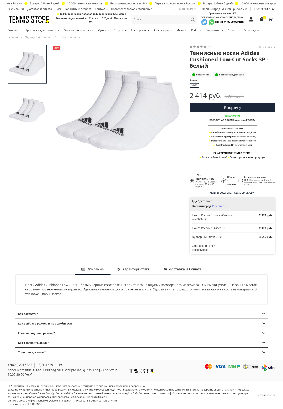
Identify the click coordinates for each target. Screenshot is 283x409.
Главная (13, 37)
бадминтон (80, 393)
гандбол (127, 393)
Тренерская (139, 30)
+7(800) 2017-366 (264, 9)
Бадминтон (213, 30)
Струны (119, 30)
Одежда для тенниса (77, 30)
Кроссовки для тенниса (40, 30)
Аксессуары (161, 30)
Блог (58, 9)
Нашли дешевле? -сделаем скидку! (232, 192)
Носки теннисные (70, 37)
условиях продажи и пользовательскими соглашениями (83, 400)
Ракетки (13, 30)
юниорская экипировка (37, 397)
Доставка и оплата (39, 9)
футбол (55, 393)
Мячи (180, 30)
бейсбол (138, 393)
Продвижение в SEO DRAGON (25, 404)
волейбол (67, 393)
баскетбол (44, 393)
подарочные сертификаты (91, 397)
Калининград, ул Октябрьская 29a (225, 9)
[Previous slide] (59, 111)
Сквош (232, 30)
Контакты (101, 9)
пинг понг (150, 393)
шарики (209, 393)
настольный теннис (100, 393)
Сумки (102, 30)
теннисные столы (225, 393)
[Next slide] (177, 111)
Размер (194, 80)
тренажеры (14, 397)
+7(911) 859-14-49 (49, 365)
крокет (161, 393)
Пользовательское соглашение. (132, 9)
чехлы (199, 393)
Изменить (218, 206)
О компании (16, 9)
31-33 (194, 85)
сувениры (243, 393)
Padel (194, 30)
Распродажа (252, 30)
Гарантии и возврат (78, 9)
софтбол (172, 393)
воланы (182, 393)
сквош (117, 393)
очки (191, 393)
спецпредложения (63, 397)
